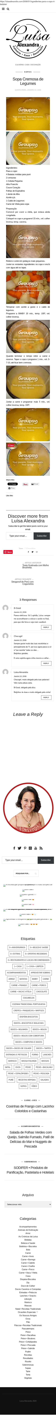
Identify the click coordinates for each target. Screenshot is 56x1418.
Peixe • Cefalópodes (18, 1074)
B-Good (17, 608)
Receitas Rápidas (27, 1080)
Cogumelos (28, 998)
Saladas (45, 1080)
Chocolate (41, 992)
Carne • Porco (39, 985)
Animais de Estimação (28, 1230)
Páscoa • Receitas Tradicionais (28, 1325)
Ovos (18, 1067)
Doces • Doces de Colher (18, 1048)
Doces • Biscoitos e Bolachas (29, 1023)
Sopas (28, 72)
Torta (28, 1374)
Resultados (28, 1358)
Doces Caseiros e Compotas (28, 1289)
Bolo (28, 1249)
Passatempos (28, 1328)
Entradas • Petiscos (28, 1292)
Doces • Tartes (43, 1048)
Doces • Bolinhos (19, 1029)
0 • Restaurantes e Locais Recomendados (28, 960)
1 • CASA (18, 966)
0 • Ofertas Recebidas (36, 954)
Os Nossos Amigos (28, 1315)
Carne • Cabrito (28, 1263)
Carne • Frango (19, 985)
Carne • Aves (30, 1100)
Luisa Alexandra (21, 672)
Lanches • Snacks (28, 1296)
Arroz (12, 979)
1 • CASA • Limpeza (35, 966)
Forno (35, 1055)
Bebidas (28, 1240)
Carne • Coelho (28, 1266)
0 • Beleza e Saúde (39, 947)
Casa (28, 1276)
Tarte (28, 1371)
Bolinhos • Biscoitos (28, 1246)
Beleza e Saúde (28, 1243)
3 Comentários (30, 548)
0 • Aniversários (17, 947)
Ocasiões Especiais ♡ (28, 1312)
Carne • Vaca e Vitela (20, 992)
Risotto (28, 1361)
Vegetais (28, 1378)
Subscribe (42, 536)
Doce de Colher (28, 1286)
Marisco (12, 1061)
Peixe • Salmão (28, 1348)
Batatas (23, 979)
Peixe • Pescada (41, 1074)
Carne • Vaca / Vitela (28, 1273)
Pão (28, 1322)
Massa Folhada (29, 1061)
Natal (7, 1067)
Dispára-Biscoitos (29, 1017)
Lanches (47, 1055)
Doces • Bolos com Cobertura (29, 1036)
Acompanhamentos (16, 973)
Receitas (28, 1355)
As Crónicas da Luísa (28, 1236)
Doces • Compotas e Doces (28, 1042)
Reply (46, 627)
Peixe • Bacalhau (44, 1067)
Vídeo (34, 1086)
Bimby (35, 979)
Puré (11, 1080)
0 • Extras (15, 954)
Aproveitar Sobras (40, 973)
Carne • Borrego (28, 1259)
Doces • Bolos (40, 1029)
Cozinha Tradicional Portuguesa (28, 1004)
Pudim (28, 1351)
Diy (28, 1282)
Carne (46, 979)
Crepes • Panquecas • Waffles (29, 1011)
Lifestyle (28, 1299)
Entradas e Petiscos (16, 1055)
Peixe (28, 1067)
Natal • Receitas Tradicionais (28, 1309)
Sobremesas (30, 1162)
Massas (45, 1061)
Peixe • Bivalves (28, 1338)
